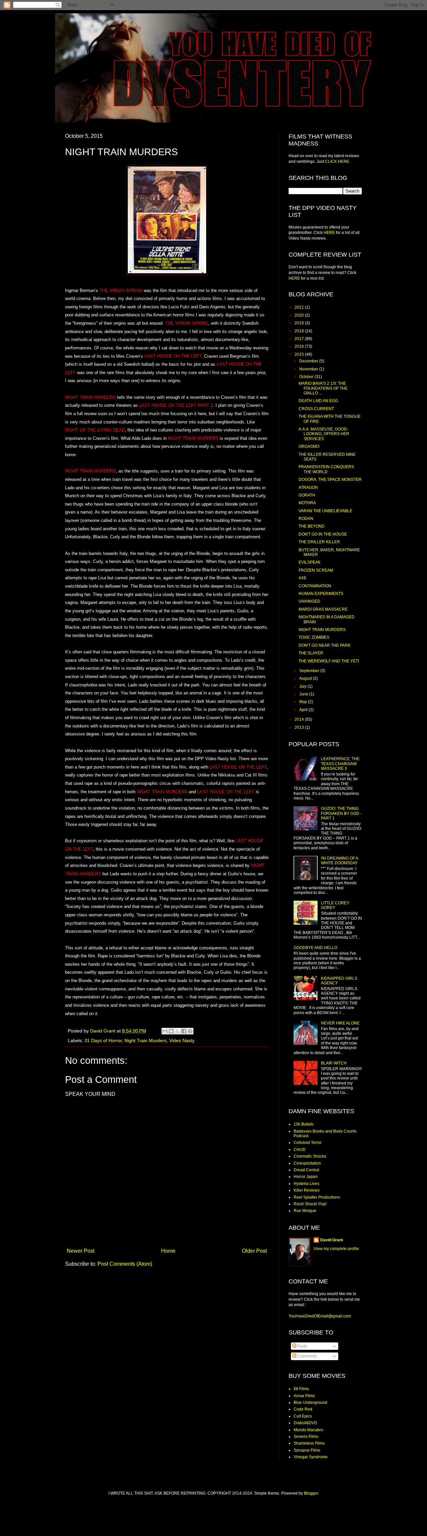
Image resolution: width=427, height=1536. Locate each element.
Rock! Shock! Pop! (310, 1204)
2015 (300, 354)
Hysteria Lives (306, 1183)
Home (168, 1251)
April (304, 709)
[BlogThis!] (171, 1031)
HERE (329, 232)
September (309, 670)
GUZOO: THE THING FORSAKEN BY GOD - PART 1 (341, 813)
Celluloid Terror (308, 1142)
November (309, 369)
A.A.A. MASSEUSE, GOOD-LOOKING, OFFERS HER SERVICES (324, 434)
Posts (301, 1346)
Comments (306, 1356)
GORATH (307, 495)
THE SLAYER (311, 653)
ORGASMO (309, 446)
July (303, 686)
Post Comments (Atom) (124, 1264)
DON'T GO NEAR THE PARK (325, 645)
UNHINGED (309, 601)
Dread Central (306, 1170)
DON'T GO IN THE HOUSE (323, 534)
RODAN (306, 518)
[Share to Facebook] (183, 1031)
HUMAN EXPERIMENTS (321, 593)
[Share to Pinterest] (190, 1031)
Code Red (303, 1409)
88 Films (301, 1389)
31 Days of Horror (103, 1040)
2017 (300, 338)
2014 (300, 719)
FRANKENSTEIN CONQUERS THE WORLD (326, 469)
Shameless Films (309, 1443)
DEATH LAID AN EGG (318, 400)
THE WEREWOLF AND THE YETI (329, 661)
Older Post (254, 1251)
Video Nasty (181, 1040)
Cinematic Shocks (310, 1156)
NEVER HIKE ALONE (340, 1023)
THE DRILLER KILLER (319, 542)
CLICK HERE (337, 161)
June (304, 694)
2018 (300, 331)
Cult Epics (303, 1416)
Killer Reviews (307, 1190)
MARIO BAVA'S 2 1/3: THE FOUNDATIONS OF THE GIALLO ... (323, 388)
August (306, 678)
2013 (300, 727)
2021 (300, 307)
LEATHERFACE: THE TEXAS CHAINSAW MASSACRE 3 (340, 763)
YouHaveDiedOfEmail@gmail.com (320, 1316)
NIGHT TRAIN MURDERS (322, 629)
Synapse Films (307, 1450)
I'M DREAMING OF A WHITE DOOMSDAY (339, 860)
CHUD (300, 1149)
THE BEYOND (312, 526)
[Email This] (164, 1031)
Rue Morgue (305, 1210)
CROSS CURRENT (316, 408)
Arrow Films (304, 1396)
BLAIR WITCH (334, 1063)
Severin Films (306, 1436)
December (309, 361)
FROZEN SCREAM (316, 570)
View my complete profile (336, 1248)
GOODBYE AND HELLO (315, 947)
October (307, 376)
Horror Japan (306, 1176)
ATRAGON (308, 487)
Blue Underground (310, 1402)
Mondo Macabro (308, 1430)
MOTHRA (307, 503)
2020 (300, 315)
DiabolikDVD (305, 1423)
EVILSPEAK (310, 562)
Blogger (311, 1493)
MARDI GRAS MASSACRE (323, 609)
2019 (300, 323)
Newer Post (80, 1251)
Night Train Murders (145, 1040)
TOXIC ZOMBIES (314, 637)
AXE (303, 578)
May (303, 701)
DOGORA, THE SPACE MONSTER (330, 479)
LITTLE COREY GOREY (335, 905)
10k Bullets (304, 1124)
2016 (300, 346)
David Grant (331, 1240)
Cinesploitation (307, 1163)
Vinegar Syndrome (311, 1457)
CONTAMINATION (315, 586)
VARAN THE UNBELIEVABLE (325, 511)
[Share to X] (177, 1031)
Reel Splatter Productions (317, 1197)
